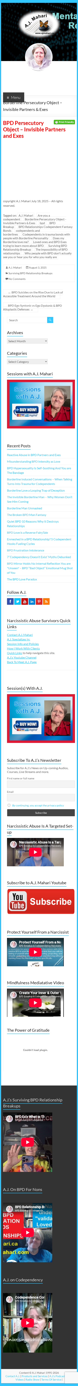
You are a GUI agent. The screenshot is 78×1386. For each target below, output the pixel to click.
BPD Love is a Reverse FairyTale (27, 532)
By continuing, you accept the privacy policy (38, 805)
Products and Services (35, 1376)
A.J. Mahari (26, 215)
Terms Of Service (51, 1379)
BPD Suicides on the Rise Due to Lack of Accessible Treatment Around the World (33, 294)
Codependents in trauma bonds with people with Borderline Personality (36, 236)
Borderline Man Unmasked (24, 508)
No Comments (17, 278)
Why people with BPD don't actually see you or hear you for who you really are (37, 255)
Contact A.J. (12, 1376)
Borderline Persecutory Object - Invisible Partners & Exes (34, 221)
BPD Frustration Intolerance (25, 550)
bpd (42, 223)
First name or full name (20, 778)
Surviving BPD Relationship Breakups (30, 273)
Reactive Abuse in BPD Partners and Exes (34, 455)
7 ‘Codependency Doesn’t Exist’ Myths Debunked (39, 557)
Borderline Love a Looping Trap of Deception (36, 490)
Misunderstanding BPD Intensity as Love (33, 461)
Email (10, 791)
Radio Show (32, 1379)
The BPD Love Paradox (22, 579)
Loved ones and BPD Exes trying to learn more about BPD (35, 243)
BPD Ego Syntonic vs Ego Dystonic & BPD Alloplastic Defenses (32, 307)
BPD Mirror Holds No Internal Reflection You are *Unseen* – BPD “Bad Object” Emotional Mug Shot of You (40, 568)
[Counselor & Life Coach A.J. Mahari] (39, 7)
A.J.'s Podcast (57, 1376)
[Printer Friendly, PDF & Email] (64, 121)
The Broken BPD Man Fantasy (26, 514)
